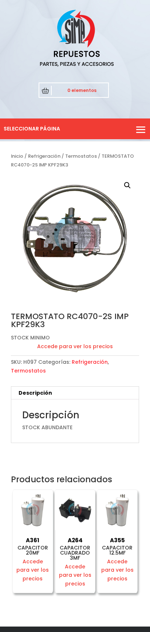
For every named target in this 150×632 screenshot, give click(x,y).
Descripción (35, 392)
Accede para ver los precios (75, 346)
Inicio (17, 156)
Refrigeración (44, 156)
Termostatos (81, 156)
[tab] (75, 393)
